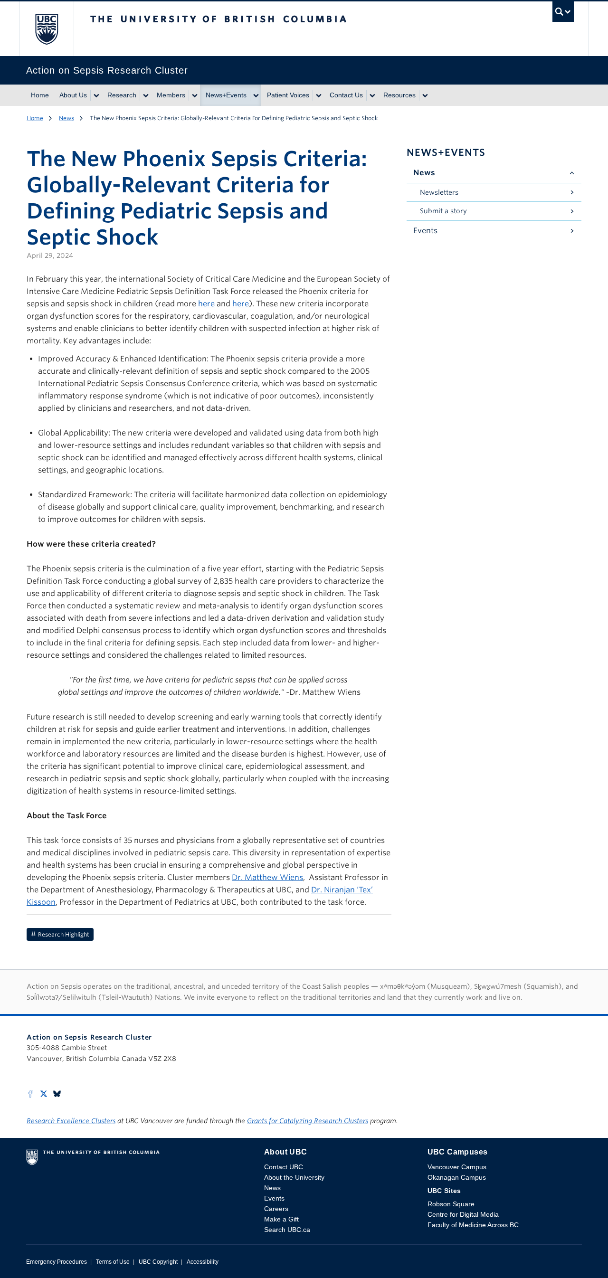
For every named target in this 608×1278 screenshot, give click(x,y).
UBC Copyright (158, 1262)
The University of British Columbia (46, 28)
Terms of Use (113, 1262)
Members (171, 95)
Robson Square (451, 1204)
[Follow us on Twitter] (44, 1093)
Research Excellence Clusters (71, 1121)
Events (425, 230)
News (66, 118)
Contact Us (346, 95)
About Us (73, 95)
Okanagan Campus (457, 1177)
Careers (276, 1208)
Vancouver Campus (457, 1167)
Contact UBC (283, 1167)
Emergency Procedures (56, 1262)
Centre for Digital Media (463, 1214)
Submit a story (443, 211)
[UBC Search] (563, 14)
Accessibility (202, 1262)
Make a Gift (281, 1219)
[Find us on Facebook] (30, 1093)
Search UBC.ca (287, 1229)
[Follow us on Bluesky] (57, 1093)
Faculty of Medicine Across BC (473, 1225)
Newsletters (439, 192)
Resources (399, 95)
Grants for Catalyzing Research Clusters (307, 1121)
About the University (294, 1177)
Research (121, 95)
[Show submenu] (96, 95)
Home (40, 95)
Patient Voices (288, 95)
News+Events (226, 95)
